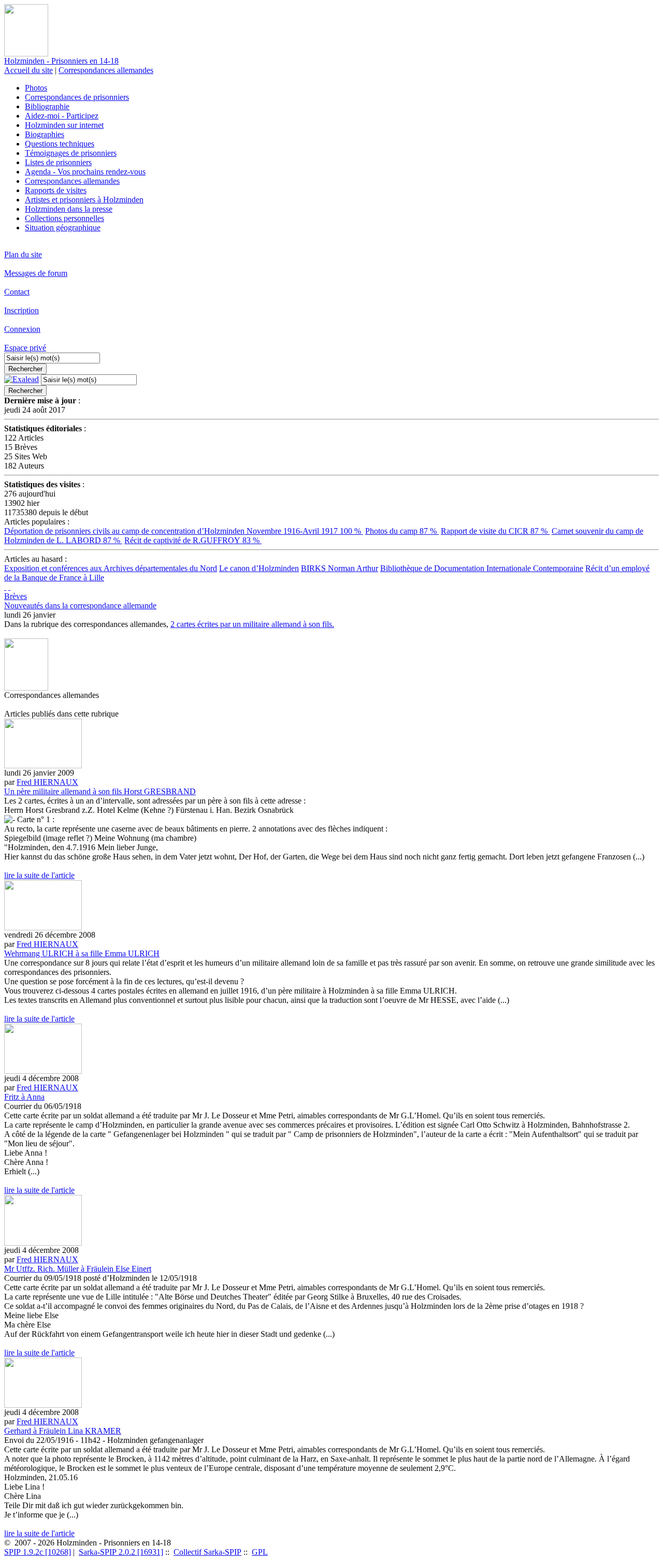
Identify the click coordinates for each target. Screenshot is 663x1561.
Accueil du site (28, 70)
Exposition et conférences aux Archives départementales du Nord (110, 568)
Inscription (21, 310)
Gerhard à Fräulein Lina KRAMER (62, 1430)
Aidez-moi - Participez (61, 115)
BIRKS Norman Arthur (339, 568)
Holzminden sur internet (64, 125)
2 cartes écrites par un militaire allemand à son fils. (252, 624)
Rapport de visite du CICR (495, 531)
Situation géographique (62, 227)
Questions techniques (59, 143)
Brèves (15, 596)
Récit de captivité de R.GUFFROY (193, 540)
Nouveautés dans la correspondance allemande (80, 605)
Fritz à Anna (24, 1096)
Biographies (44, 134)
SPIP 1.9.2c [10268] (37, 1552)
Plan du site (23, 254)
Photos (36, 87)
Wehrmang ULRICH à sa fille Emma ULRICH (82, 953)
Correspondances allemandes (106, 70)
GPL (260, 1552)
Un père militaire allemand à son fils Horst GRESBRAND (100, 791)
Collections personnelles (64, 218)
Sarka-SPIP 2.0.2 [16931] (121, 1552)
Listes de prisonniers (58, 162)
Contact (17, 291)
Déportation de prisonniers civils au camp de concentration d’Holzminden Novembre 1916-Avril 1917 (183, 531)
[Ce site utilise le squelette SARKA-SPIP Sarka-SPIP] (5, 586)
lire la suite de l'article (39, 875)
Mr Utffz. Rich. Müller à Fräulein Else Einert (77, 1268)
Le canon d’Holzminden (259, 568)
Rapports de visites (56, 190)
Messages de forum (35, 273)
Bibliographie (47, 106)
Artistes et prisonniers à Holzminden (84, 199)
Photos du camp (402, 531)
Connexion (22, 329)
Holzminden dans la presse (68, 209)
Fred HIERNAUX (47, 782)
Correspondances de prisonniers (77, 97)
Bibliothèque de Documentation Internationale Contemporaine (481, 568)
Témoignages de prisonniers (71, 153)
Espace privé (25, 347)
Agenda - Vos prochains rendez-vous (85, 171)
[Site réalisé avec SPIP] (9, 586)
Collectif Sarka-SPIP (207, 1552)
